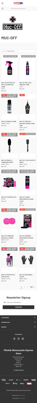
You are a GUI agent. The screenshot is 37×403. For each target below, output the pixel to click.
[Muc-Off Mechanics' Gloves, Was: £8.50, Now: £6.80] (27, 260)
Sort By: (4, 51)
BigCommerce (21, 395)
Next (31, 287)
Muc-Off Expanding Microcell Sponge (7, 237)
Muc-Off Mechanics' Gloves (26, 276)
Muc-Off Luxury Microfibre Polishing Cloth (26, 199)
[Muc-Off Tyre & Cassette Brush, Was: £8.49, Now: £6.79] (27, 145)
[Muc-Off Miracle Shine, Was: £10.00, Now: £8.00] (9, 106)
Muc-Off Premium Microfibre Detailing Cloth (26, 238)
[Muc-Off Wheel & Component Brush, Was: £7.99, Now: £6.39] (9, 145)
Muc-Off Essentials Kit (8, 197)
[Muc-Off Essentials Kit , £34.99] (9, 182)
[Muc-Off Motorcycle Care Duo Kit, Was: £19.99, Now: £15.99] (9, 260)
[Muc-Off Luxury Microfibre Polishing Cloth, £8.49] (27, 182)
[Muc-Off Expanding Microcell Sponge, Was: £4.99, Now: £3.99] (9, 221)
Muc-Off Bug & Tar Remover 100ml (25, 84)
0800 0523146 (19, 370)
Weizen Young (21, 398)
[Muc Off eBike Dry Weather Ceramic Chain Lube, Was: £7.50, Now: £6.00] (27, 106)
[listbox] (13, 51)
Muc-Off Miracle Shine (8, 121)
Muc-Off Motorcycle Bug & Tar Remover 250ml (8, 85)
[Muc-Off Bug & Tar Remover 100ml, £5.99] (27, 68)
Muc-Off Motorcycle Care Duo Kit (8, 276)
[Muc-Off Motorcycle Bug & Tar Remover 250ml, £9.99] (9, 68)
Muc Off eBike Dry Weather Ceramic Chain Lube (26, 123)
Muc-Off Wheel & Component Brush (7, 161)
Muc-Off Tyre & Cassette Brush (27, 161)
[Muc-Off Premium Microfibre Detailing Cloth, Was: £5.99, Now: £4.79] (27, 221)
